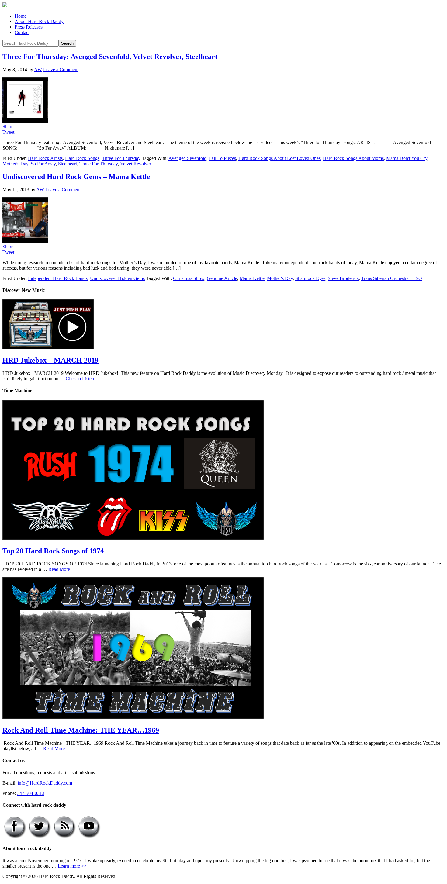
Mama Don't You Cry (406, 158)
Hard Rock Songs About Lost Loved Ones (279, 158)
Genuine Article (222, 278)
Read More (59, 569)
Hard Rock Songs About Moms (353, 158)
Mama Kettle (252, 278)
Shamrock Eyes (310, 278)
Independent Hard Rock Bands (58, 278)
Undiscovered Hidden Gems (117, 278)
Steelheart (67, 163)
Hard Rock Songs (82, 158)
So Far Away (43, 163)
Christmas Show (188, 278)
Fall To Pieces (222, 158)
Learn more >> (72, 865)
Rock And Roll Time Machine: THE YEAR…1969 (80, 730)
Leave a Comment (60, 69)
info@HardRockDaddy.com (45, 783)
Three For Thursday (121, 158)
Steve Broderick (343, 278)
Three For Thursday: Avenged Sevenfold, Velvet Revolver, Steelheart (109, 56)
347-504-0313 (30, 793)
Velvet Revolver (135, 163)
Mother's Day (15, 163)
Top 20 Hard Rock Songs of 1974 (53, 551)
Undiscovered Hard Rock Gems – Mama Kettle (76, 177)
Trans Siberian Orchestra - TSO (391, 278)
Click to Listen (80, 378)
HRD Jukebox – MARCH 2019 (50, 360)
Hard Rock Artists (45, 158)
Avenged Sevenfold (187, 158)
